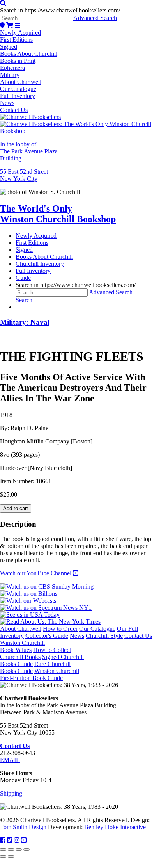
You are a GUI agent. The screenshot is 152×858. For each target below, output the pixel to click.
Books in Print (17, 60)
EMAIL (10, 760)
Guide (23, 277)
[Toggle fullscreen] (11, 849)
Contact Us (14, 110)
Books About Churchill (28, 53)
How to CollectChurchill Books (35, 653)
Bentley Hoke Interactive (115, 827)
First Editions (16, 39)
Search (24, 300)
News (7, 103)
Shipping (11, 793)
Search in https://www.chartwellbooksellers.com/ (60, 10)
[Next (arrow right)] (11, 856)
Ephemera (12, 67)
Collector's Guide (46, 635)
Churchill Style (104, 635)
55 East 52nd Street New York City (24, 175)
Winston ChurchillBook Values (22, 646)
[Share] (19, 849)
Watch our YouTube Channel (36, 573)
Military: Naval (24, 322)
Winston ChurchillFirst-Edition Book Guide (39, 674)
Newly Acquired (20, 32)
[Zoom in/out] (3, 849)
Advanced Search (95, 17)
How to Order (60, 628)
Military (9, 74)
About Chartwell (20, 81)
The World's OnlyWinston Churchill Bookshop (58, 213)
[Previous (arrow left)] (3, 856)
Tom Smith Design (23, 827)
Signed (8, 46)
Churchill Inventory (40, 263)
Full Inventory (17, 96)
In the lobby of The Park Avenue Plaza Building (29, 151)
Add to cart (15, 508)
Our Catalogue (18, 88)
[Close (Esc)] (26, 849)
